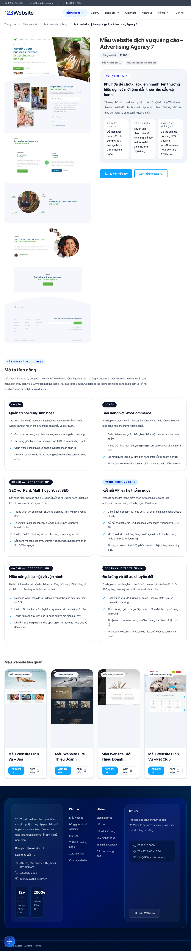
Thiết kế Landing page (78, 844)
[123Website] (19, 12)
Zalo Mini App (76, 853)
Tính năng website (107, 844)
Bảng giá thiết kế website (78, 826)
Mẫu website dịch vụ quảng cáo (141, 62)
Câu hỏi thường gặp (105, 853)
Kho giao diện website (27, 848)
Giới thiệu (130, 12)
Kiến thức (147, 12)
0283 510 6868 (15, 3)
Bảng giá (110, 12)
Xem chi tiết (16, 770)
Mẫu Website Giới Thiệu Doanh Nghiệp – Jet (70, 759)
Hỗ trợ (161, 12)
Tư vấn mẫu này (119, 173)
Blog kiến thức (104, 817)
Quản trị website (78, 860)
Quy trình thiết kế (106, 837)
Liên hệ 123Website (144, 913)
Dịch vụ (95, 12)
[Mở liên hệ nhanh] (9, 941)
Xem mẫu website (149, 173)
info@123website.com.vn (42, 3)
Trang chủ (10, 24)
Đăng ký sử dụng (106, 831)
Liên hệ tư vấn (23, 854)
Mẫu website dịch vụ (55, 24)
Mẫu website (73, 12)
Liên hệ (180, 12)
